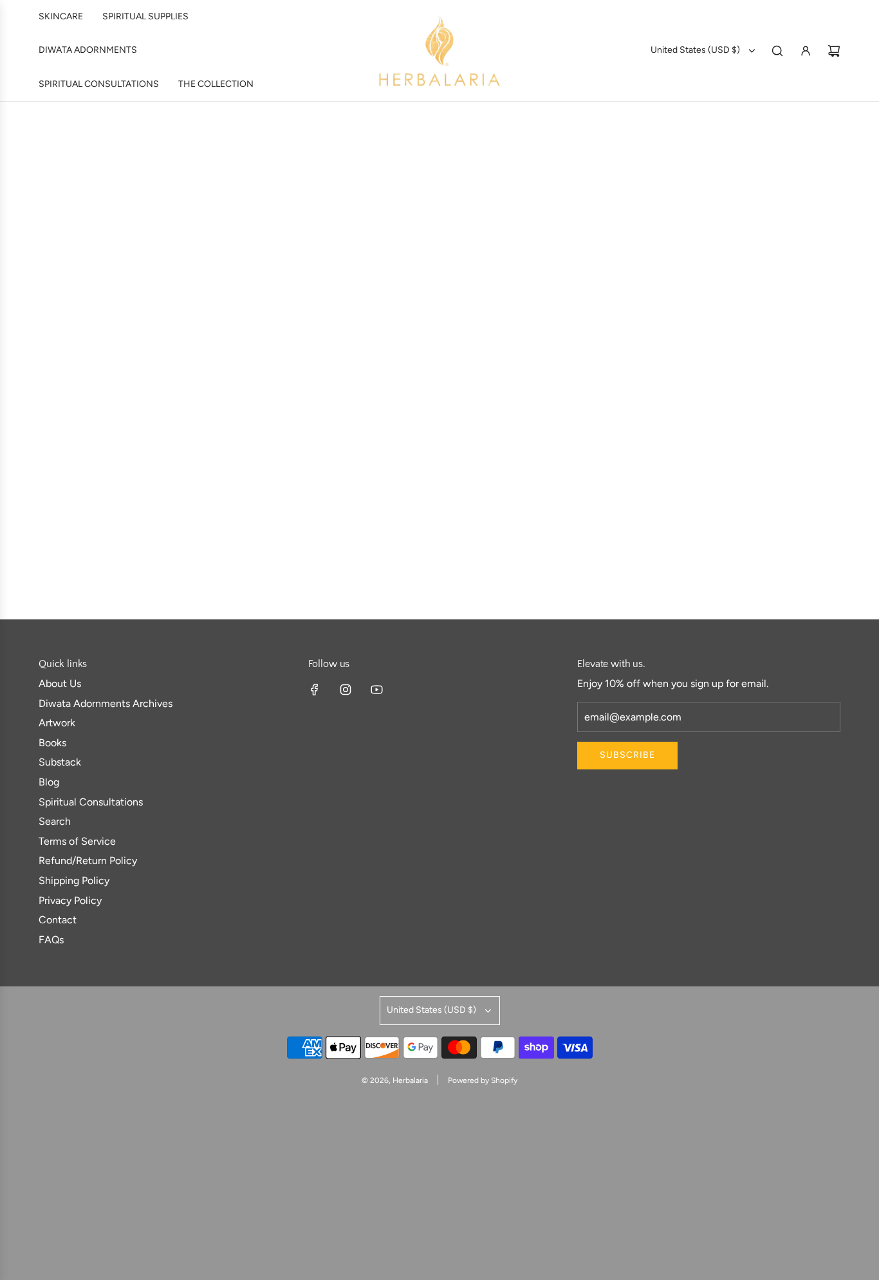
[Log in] (805, 51)
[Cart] (834, 51)
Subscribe (627, 754)
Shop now (136, 546)
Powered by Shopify (482, 1080)
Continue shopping (439, 226)
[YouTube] (376, 689)
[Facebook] (315, 689)
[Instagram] (345, 689)
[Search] (777, 51)
